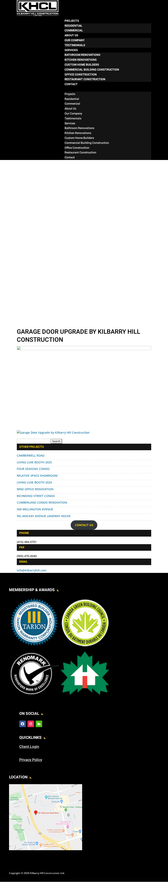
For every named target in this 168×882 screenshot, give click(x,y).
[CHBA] (85, 697)
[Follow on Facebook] (22, 724)
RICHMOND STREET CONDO (36, 496)
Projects (72, 21)
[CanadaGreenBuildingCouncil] (85, 646)
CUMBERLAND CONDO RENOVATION (42, 502)
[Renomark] (34, 697)
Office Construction (81, 74)
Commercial (74, 30)
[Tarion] (34, 646)
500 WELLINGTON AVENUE (35, 509)
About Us (71, 35)
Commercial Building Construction (92, 69)
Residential (73, 26)
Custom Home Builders (82, 65)
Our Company (75, 40)
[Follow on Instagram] (30, 724)
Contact (71, 84)
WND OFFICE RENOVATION (35, 489)
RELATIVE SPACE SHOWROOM (37, 476)
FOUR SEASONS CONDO (33, 469)
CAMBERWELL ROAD (30, 455)
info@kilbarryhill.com (31, 570)
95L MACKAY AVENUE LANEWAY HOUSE (44, 516)
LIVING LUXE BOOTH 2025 (34, 462)
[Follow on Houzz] (39, 724)
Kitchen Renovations (81, 60)
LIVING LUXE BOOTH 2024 (34, 482)
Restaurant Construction (85, 79)
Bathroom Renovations (82, 55)
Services (71, 50)
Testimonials (75, 45)
